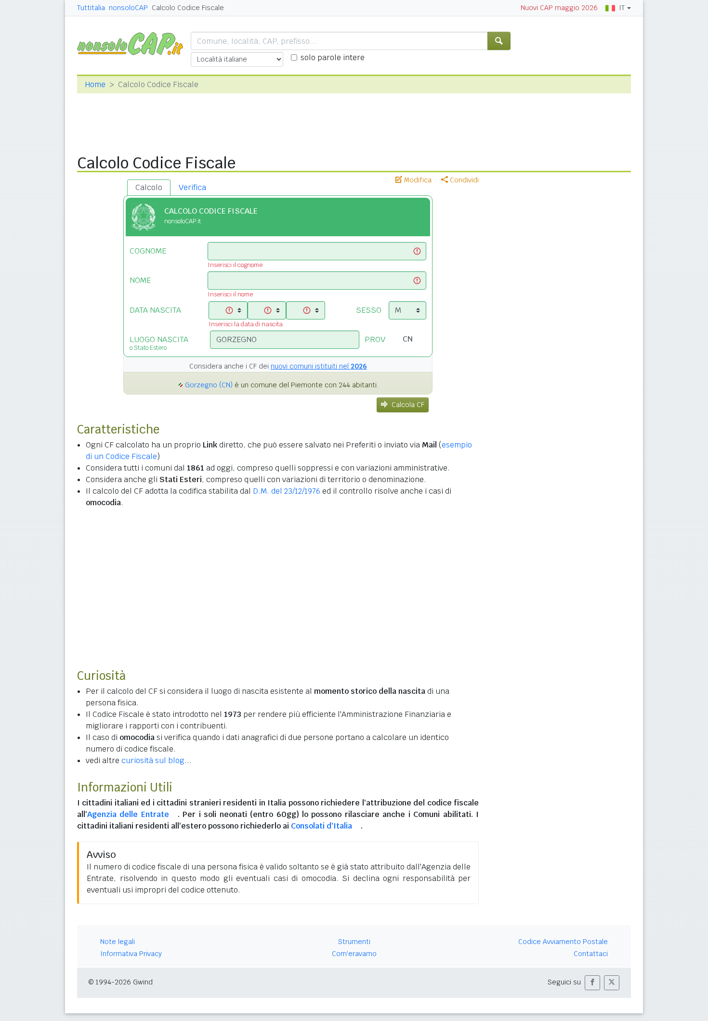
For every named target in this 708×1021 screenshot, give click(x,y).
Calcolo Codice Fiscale (188, 7)
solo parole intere (333, 57)
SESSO (368, 310)
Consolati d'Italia (321, 826)
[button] (592, 982)
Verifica (192, 187)
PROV (375, 339)
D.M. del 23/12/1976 (286, 491)
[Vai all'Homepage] (134, 43)
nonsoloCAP (128, 7)
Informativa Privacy (131, 953)
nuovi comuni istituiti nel (319, 366)
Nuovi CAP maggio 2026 (559, 7)
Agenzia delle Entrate (128, 814)
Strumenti (354, 941)
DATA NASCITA (155, 310)
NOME (140, 280)
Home (95, 84)
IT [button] (622, 7)
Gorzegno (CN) (209, 385)
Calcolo (148, 187)
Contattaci (591, 953)
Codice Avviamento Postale (563, 941)
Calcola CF (408, 404)
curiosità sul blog (152, 760)
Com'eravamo (354, 953)
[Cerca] (499, 41)
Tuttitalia (91, 7)
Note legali (117, 941)
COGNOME (148, 251)
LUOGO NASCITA (159, 343)
